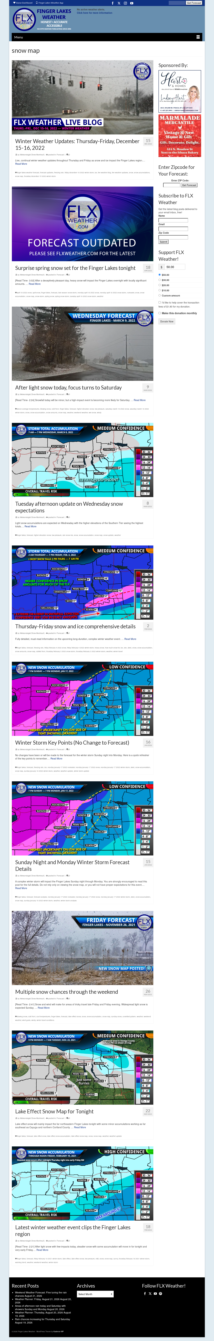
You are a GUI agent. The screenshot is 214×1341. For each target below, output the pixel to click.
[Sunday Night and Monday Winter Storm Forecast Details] (82, 818)
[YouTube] (132, 3)
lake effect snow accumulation (58, 1136)
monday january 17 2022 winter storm (115, 767)
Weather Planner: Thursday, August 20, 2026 (39, 1312)
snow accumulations (142, 172)
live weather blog (104, 172)
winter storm (53, 1262)
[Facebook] (113, 3)
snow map (19, 176)
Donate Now (166, 321)
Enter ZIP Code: (180, 180)
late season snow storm (67, 292)
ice (96, 172)
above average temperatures (28, 409)
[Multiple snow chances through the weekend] (82, 948)
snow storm (39, 296)
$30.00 (165, 280)
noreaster (130, 292)
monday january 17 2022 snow (88, 767)
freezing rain (59, 172)
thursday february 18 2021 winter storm (134, 1258)
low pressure (99, 409)
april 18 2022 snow (24, 292)
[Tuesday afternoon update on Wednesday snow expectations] (82, 460)
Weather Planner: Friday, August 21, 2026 (37, 1299)
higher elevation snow (85, 409)
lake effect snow (74, 1016)
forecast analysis (40, 897)
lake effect (67, 1258)
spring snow (49, 296)
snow (131, 172)
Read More (21, 163)
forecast (54, 292)
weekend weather (81, 412)
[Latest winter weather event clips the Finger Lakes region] (82, 1183)
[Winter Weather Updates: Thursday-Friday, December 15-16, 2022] (82, 97)
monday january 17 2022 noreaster (61, 767)
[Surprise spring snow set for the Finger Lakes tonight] (82, 224)
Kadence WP (59, 1331)
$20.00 (165, 285)
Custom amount (171, 295)
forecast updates (46, 172)
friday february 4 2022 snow (55, 648)
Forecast (60, 154)
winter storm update (81, 771)
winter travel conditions (45, 1020)
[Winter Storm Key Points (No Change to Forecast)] (82, 699)
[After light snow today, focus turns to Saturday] (82, 344)
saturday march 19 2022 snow (117, 409)
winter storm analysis (69, 900)
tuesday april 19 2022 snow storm (83, 296)
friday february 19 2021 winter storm (48, 1258)
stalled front (40, 651)
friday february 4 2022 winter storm (80, 648)
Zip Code (163, 232)
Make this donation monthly (179, 313)
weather (100, 296)
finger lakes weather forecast (28, 172)
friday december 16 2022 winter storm (79, 172)
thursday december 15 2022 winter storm (40, 176)
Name (161, 215)
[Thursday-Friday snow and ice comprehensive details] (82, 582)
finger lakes (45, 292)
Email (161, 224)
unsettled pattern (129, 1016)
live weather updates (120, 172)
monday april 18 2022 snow (88, 292)
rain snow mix (68, 535)
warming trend (20, 1262)
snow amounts (51, 412)
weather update (67, 771)
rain (125, 648)
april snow (36, 292)
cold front (55, 409)
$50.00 (165, 274)
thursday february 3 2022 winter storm (90, 651)
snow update (108, 535)
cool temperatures (43, 1016)
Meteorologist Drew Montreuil (32, 154)
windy (99, 412)
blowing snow (45, 409)
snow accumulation (37, 412)
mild (97, 1258)
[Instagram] (125, 3)
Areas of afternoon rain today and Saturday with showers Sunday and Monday (40, 1307)
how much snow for (112, 648)
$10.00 (165, 290)
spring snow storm (62, 296)
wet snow (92, 412)
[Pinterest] (160, 1293)
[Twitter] (119, 3)
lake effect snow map (79, 1136)
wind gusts (26, 1020)
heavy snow (99, 648)
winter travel (118, 651)
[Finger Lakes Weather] (42, 19)
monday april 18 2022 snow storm (113, 292)
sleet (129, 648)
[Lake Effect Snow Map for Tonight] (82, 1067)
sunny (116, 1258)
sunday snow (116, 1016)
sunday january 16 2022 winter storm (38, 771)
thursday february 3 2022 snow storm (60, 651)
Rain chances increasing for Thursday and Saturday (42, 1319)
